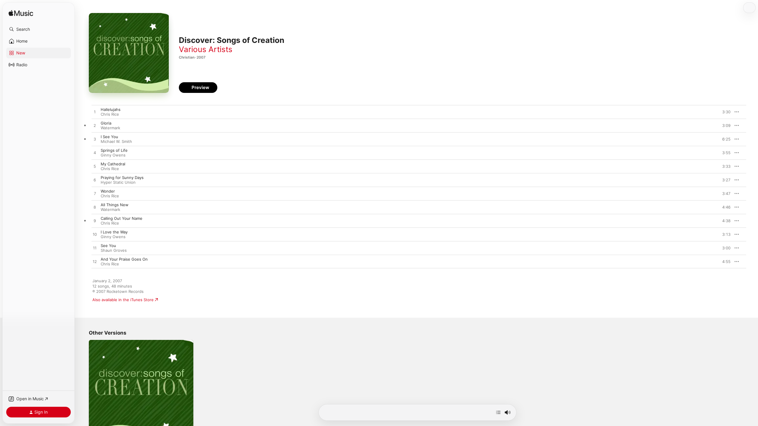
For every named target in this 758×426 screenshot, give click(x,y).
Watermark (110, 127)
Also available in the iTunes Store (123, 299)
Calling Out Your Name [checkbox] (121, 218)
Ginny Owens (113, 155)
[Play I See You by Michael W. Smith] (95, 139)
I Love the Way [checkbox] (114, 232)
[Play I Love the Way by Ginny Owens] (95, 234)
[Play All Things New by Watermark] (95, 207)
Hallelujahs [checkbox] (111, 109)
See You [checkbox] (108, 245)
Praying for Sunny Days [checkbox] (122, 177)
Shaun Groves (114, 250)
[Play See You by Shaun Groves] (95, 248)
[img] (21, 13)
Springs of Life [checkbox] (114, 150)
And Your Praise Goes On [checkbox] (124, 259)
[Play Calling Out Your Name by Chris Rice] (95, 221)
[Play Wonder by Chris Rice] (95, 193)
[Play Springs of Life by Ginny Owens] (95, 153)
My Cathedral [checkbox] (113, 164)
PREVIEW (723, 112)
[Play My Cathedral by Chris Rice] (95, 166)
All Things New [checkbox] (115, 204)
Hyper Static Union (118, 182)
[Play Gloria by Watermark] (95, 125)
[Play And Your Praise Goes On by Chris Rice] (95, 261)
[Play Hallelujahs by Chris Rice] (95, 112)
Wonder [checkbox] (108, 191)
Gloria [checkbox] (106, 123)
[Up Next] (498, 412)
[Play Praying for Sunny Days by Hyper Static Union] (95, 180)
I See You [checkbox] (109, 136)
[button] (38, 29)
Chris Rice (110, 114)
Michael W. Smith (116, 141)
